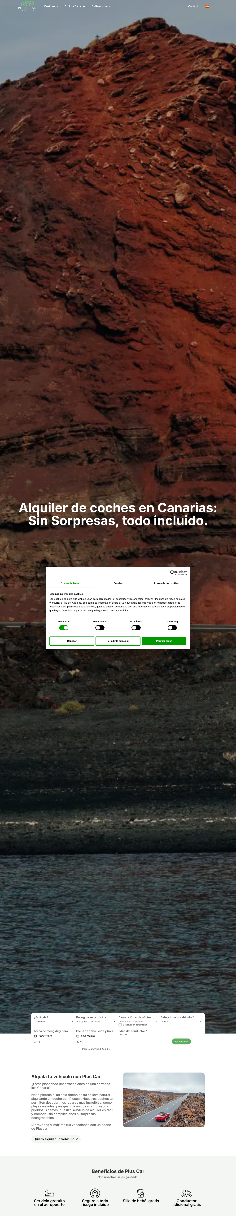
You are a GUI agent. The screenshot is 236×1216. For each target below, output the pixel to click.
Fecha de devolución (90, 1031)
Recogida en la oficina (91, 1017)
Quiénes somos (101, 6)
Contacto (193, 6)
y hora (63, 1031)
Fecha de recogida (46, 1031)
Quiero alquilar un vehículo (54, 1139)
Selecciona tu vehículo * (177, 1017)
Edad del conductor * (132, 1031)
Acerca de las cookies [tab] (166, 583)
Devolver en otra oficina (135, 1024)
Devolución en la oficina (134, 1017)
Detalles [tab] (118, 583)
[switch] (100, 627)
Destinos (49, 6)
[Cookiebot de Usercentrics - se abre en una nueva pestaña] (173, 572)
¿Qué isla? (41, 1017)
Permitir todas (164, 641)
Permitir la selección (118, 641)
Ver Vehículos (181, 1041)
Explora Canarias (75, 6)
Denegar (72, 641)
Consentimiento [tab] (70, 583)
